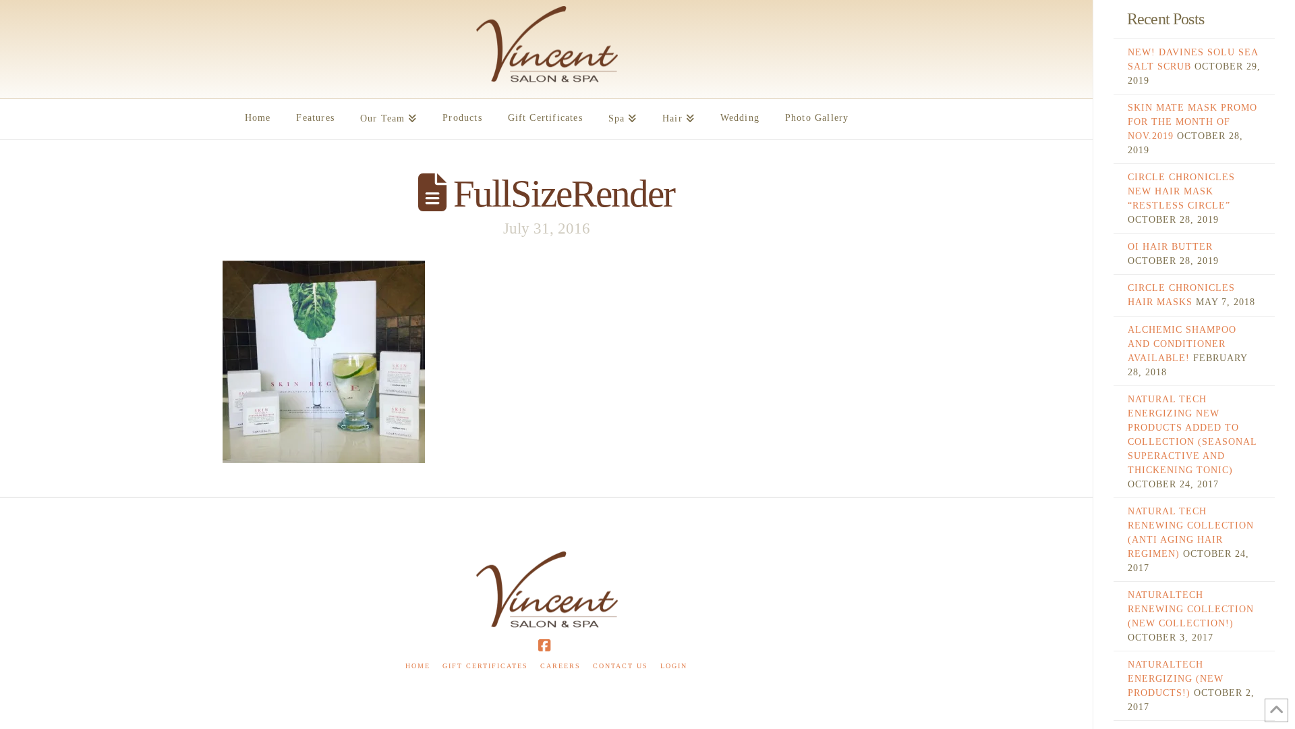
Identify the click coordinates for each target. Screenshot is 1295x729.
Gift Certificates (485, 666)
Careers (560, 666)
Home (417, 666)
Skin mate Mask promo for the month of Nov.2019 (1192, 122)
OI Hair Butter (1170, 247)
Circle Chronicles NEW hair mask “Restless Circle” (1181, 191)
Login (673, 666)
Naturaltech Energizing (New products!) (1176, 678)
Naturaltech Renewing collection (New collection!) (1191, 609)
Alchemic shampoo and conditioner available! (1182, 344)
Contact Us (620, 666)
